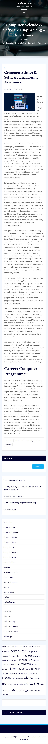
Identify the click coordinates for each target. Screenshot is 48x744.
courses (13, 656)
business (13, 646)
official (30, 673)
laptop (5, 673)
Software (7, 617)
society (21, 684)
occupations (22, 673)
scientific (37, 678)
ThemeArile (24, 739)
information (17, 668)
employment (13, 660)
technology (19, 689)
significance (14, 684)
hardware (25, 664)
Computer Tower (10, 557)
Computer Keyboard (11, 533)
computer (19, 441)
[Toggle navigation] (24, 11)
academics (9, 441)
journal (28, 669)
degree (28, 655)
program (7, 677)
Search (8, 458)
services (5, 683)
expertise (14, 664)
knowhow (35, 668)
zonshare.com (24, 3)
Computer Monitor (10, 537)
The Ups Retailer (10, 509)
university (37, 690)
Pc (5, 68)
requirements (18, 678)
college (37, 646)
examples (5, 664)
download (5, 660)
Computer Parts (9, 547)
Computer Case (9, 528)
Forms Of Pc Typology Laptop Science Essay (20, 502)
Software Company (11, 627)
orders (35, 673)
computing (6, 656)
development (37, 656)
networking (13, 673)
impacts (34, 664)
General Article (9, 592)
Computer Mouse (10, 542)
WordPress (28, 737)
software (8, 445)
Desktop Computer (11, 572)
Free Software (9, 577)
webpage (5, 694)
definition (20, 656)
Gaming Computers (11, 582)
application (5, 646)
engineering (29, 441)
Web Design (8, 636)
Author (7, 89)
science (38, 441)
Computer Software (11, 552)
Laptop (6, 597)
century (31, 646)
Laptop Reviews (9, 602)
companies (5, 652)
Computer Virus (9, 562)
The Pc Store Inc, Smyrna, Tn (14, 480)
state (42, 684)
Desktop (7, 567)
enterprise (36, 660)
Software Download (11, 631)
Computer (7, 523)
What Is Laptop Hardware (13, 496)
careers (25, 646)
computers (32, 651)
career (20, 646)
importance (5, 669)
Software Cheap (9, 622)
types (31, 690)
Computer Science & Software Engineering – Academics (26, 43)
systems (6, 690)
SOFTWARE (8, 612)
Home (25, 39)
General (6, 587)
